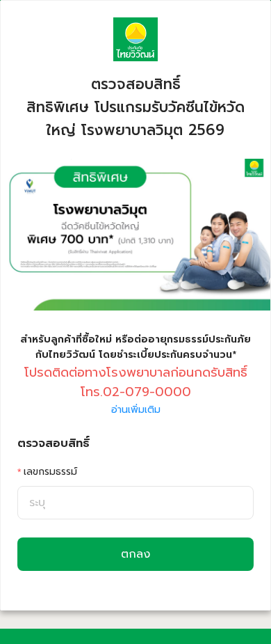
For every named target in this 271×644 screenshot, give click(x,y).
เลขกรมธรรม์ (50, 471)
